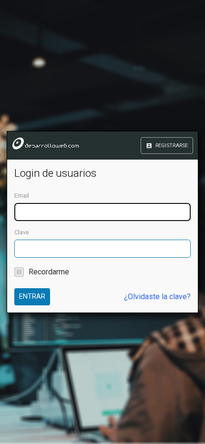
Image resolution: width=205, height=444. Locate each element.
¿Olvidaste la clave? (157, 296)
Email (21, 195)
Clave (21, 232)
